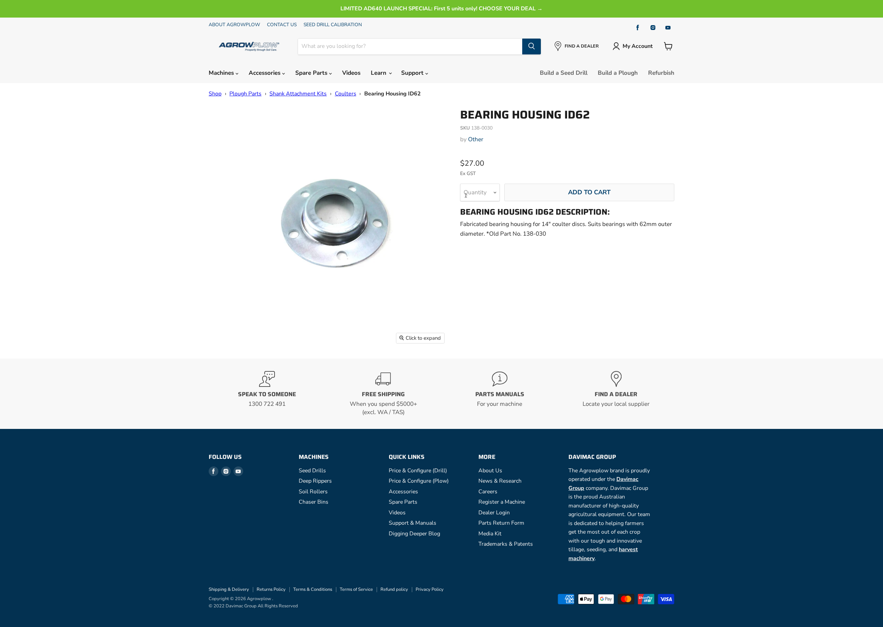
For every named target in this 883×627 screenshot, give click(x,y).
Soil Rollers (313, 491)
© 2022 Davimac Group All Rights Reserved (253, 606)
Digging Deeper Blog (414, 533)
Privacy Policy (430, 589)
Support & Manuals (412, 523)
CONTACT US (282, 25)
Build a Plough (618, 73)
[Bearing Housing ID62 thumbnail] (221, 122)
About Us (490, 470)
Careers (487, 491)
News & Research (500, 481)
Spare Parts (312, 73)
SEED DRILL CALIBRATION (333, 25)
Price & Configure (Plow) (419, 481)
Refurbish (661, 73)
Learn (379, 73)
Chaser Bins (313, 502)
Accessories (265, 73)
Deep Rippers (315, 481)
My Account (638, 46)
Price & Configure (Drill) (418, 470)
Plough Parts (245, 93)
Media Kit (490, 533)
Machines (222, 73)
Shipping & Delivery (229, 589)
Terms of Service (356, 589)
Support (413, 73)
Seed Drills (312, 470)
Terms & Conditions (312, 589)
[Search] (531, 46)
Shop (215, 93)
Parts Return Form (501, 523)
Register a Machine (501, 502)
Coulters (345, 93)
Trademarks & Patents (505, 544)
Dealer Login (494, 512)
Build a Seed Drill (563, 73)
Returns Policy (271, 589)
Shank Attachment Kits (298, 93)
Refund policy (394, 589)
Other (475, 139)
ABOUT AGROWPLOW (234, 25)
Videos (351, 73)
